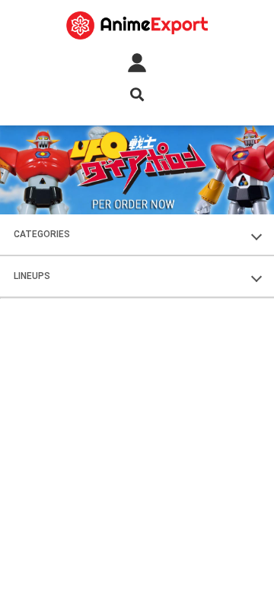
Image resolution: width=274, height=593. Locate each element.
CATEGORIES (42, 234)
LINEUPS (32, 276)
